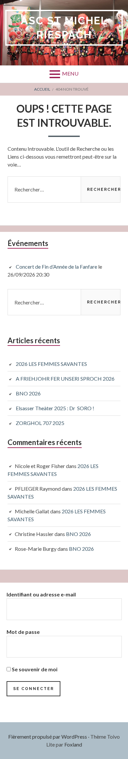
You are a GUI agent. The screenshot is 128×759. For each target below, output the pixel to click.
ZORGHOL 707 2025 (40, 423)
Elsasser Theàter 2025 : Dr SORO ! (55, 408)
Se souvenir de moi (34, 669)
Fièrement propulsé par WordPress (47, 736)
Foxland (73, 744)
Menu (70, 73)
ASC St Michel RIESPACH (64, 27)
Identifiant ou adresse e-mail (41, 594)
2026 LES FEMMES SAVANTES (51, 364)
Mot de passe (23, 632)
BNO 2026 (28, 393)
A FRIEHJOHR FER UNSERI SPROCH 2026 (65, 378)
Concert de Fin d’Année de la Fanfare (56, 266)
